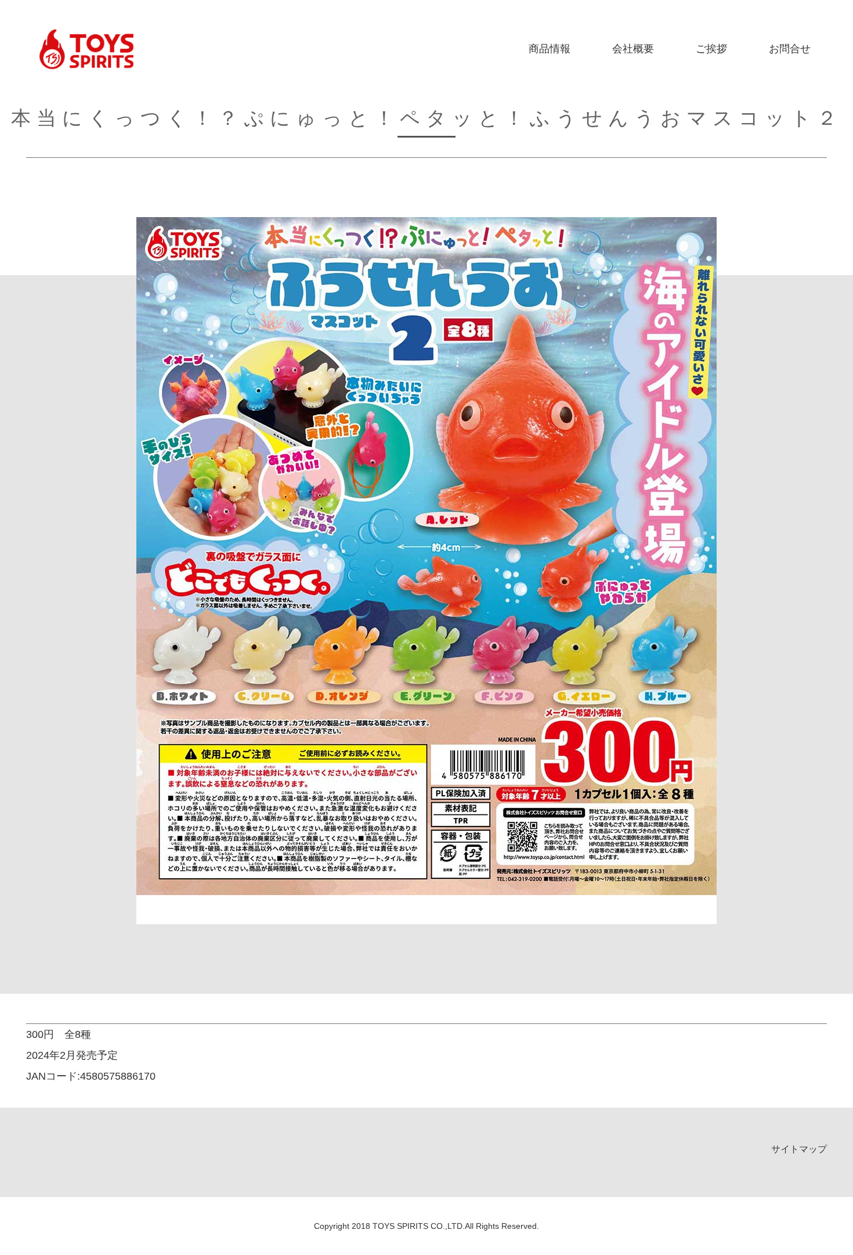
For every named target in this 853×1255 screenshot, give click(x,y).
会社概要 (633, 49)
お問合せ (790, 49)
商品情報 (549, 49)
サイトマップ (799, 1149)
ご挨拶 (711, 49)
